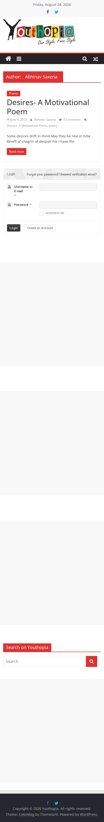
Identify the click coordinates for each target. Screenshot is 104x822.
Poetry (13, 93)
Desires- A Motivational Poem (48, 106)
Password (21, 205)
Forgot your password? (43, 174)
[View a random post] (95, 59)
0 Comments (72, 119)
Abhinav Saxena (45, 119)
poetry (53, 126)
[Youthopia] (8, 59)
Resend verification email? (78, 174)
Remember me (54, 213)
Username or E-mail (23, 189)
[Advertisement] (52, 314)
